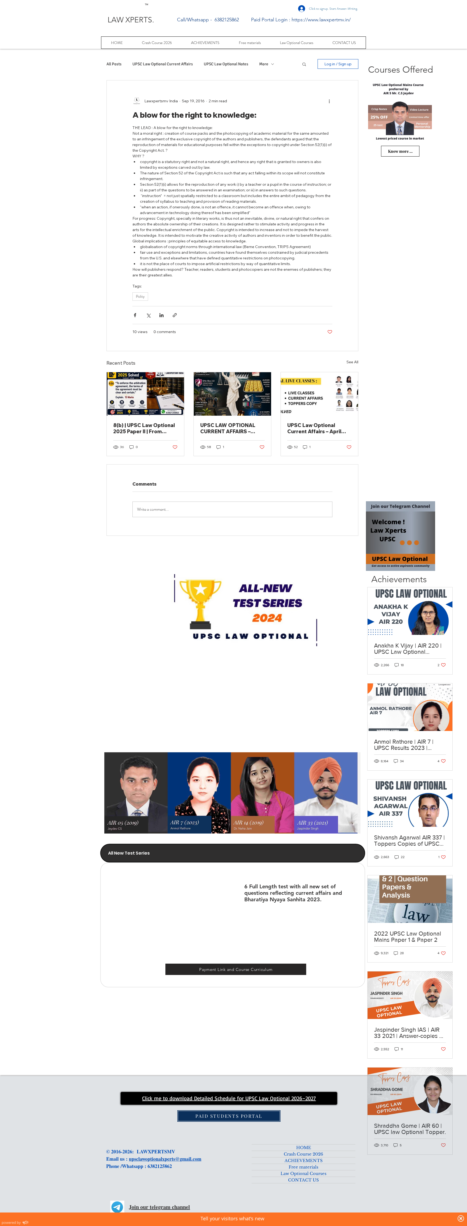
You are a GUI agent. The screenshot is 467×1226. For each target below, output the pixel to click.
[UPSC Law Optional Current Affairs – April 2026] (319, 394)
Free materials (303, 1167)
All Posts (114, 64)
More (263, 64)
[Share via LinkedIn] (161, 315)
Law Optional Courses (303, 1173)
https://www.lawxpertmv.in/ (321, 20)
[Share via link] (174, 315)
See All (352, 362)
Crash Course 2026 (303, 1154)
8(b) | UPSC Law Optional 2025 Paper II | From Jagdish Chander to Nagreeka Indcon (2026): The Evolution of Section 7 (144, 428)
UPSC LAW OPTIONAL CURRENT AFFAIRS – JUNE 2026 (227, 428)
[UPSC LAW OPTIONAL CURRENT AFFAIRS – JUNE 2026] (232, 394)
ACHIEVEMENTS (304, 1160)
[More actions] (329, 101)
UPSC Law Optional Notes (226, 64)
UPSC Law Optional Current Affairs (162, 64)
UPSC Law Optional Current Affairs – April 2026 (314, 428)
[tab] (232, 853)
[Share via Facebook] (135, 315)
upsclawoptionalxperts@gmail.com (165, 1158)
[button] (304, 64)
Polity (140, 296)
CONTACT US (303, 1180)
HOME (303, 1147)
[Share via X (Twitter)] (148, 315)
